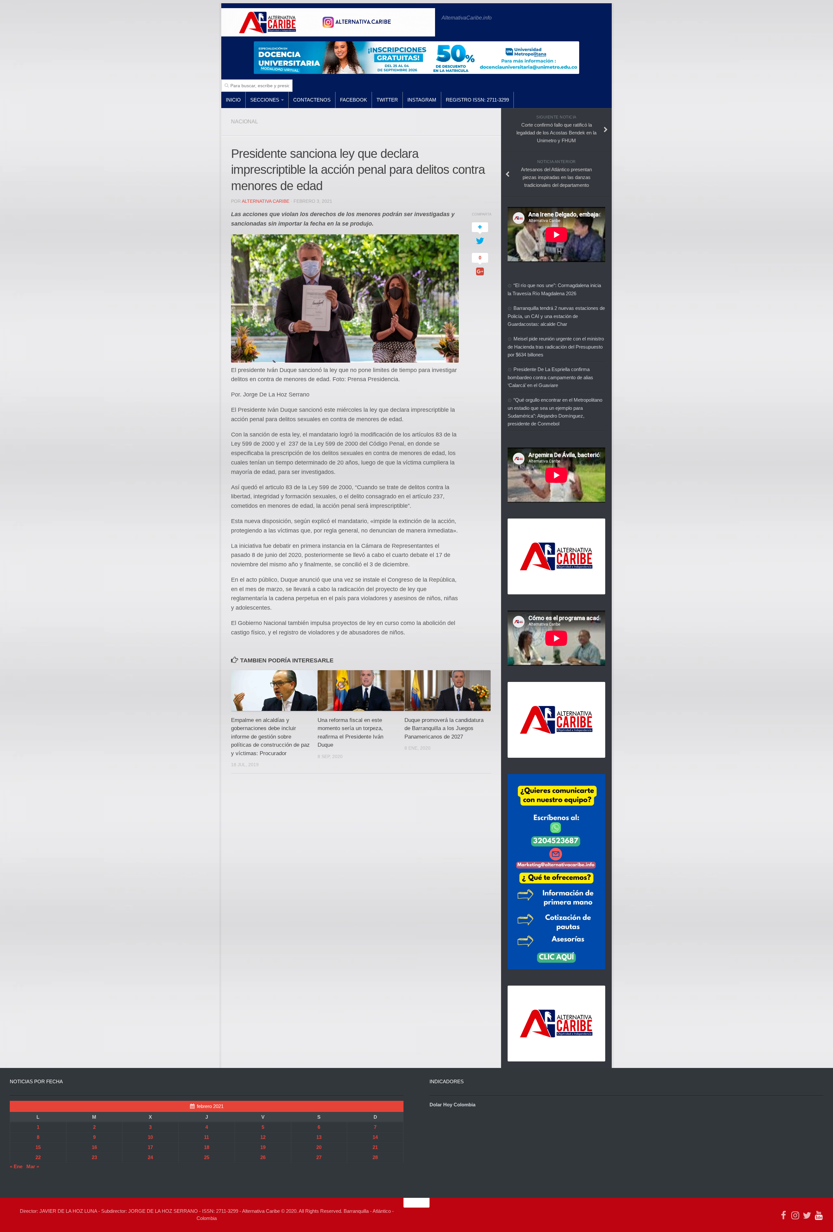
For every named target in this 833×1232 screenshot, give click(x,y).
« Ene (16, 1166)
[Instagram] (795, 1215)
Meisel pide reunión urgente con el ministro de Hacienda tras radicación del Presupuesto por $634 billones (556, 346)
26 (263, 1157)
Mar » (32, 1166)
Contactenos (312, 100)
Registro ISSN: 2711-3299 (477, 100)
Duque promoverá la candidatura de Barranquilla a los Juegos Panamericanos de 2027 (444, 728)
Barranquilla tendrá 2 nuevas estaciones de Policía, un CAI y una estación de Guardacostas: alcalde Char (556, 316)
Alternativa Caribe (265, 201)
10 (150, 1137)
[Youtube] (818, 1215)
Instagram (421, 100)
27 (318, 1157)
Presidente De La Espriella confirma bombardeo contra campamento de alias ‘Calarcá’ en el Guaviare (550, 377)
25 (206, 1157)
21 (375, 1147)
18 (206, 1147)
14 (375, 1137)
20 (318, 1147)
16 (94, 1147)
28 (375, 1157)
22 (38, 1157)
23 (94, 1157)
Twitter (387, 100)
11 (206, 1137)
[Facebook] (783, 1215)
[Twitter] (807, 1215)
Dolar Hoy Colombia (452, 1104)
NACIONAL (244, 121)
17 (150, 1147)
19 (263, 1147)
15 (38, 1147)
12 (263, 1137)
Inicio (233, 100)
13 (318, 1137)
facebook (353, 100)
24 (150, 1157)
